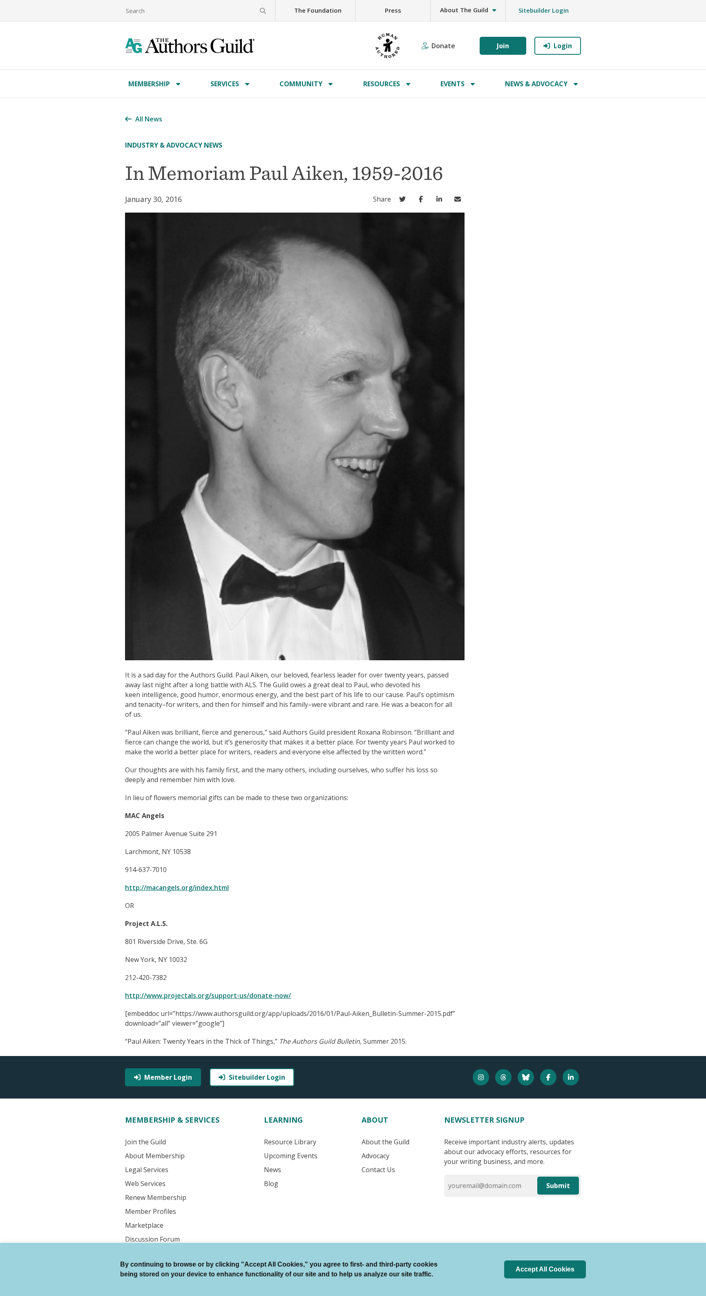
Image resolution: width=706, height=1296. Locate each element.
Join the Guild (145, 1141)
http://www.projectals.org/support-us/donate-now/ (208, 995)
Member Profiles (150, 1211)
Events (452, 83)
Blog (271, 1183)
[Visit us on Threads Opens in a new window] (504, 1077)
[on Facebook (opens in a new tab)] (423, 199)
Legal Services (146, 1169)
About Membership (155, 1155)
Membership (149, 83)
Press (393, 10)
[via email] (459, 199)
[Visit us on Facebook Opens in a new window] (549, 1077)
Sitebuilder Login (543, 10)
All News (148, 118)
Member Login (168, 1077)
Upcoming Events (290, 1155)
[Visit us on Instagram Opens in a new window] (482, 1077)
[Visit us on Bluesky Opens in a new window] (527, 1077)
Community (300, 83)
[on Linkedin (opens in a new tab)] (441, 199)
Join (503, 45)
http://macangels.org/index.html (177, 887)
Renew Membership (155, 1197)
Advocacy (375, 1155)
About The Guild (464, 10)
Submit (558, 1185)
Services (224, 83)
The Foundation (318, 10)
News (272, 1169)
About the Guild (385, 1141)
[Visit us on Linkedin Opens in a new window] (572, 1077)
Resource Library (290, 1141)
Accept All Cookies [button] (545, 1269)
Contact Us (378, 1169)
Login (563, 45)
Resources (381, 83)
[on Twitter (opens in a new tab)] (404, 199)
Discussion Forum (152, 1239)
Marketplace (144, 1225)
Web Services (145, 1183)
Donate (443, 45)
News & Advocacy (536, 83)
